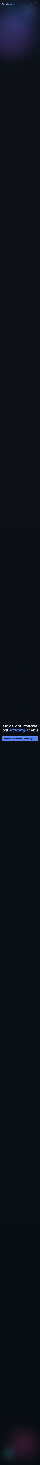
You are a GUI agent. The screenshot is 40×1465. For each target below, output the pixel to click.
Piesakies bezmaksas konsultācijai (18, 738)
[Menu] (36, 4)
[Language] (31, 4)
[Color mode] (27, 4)
